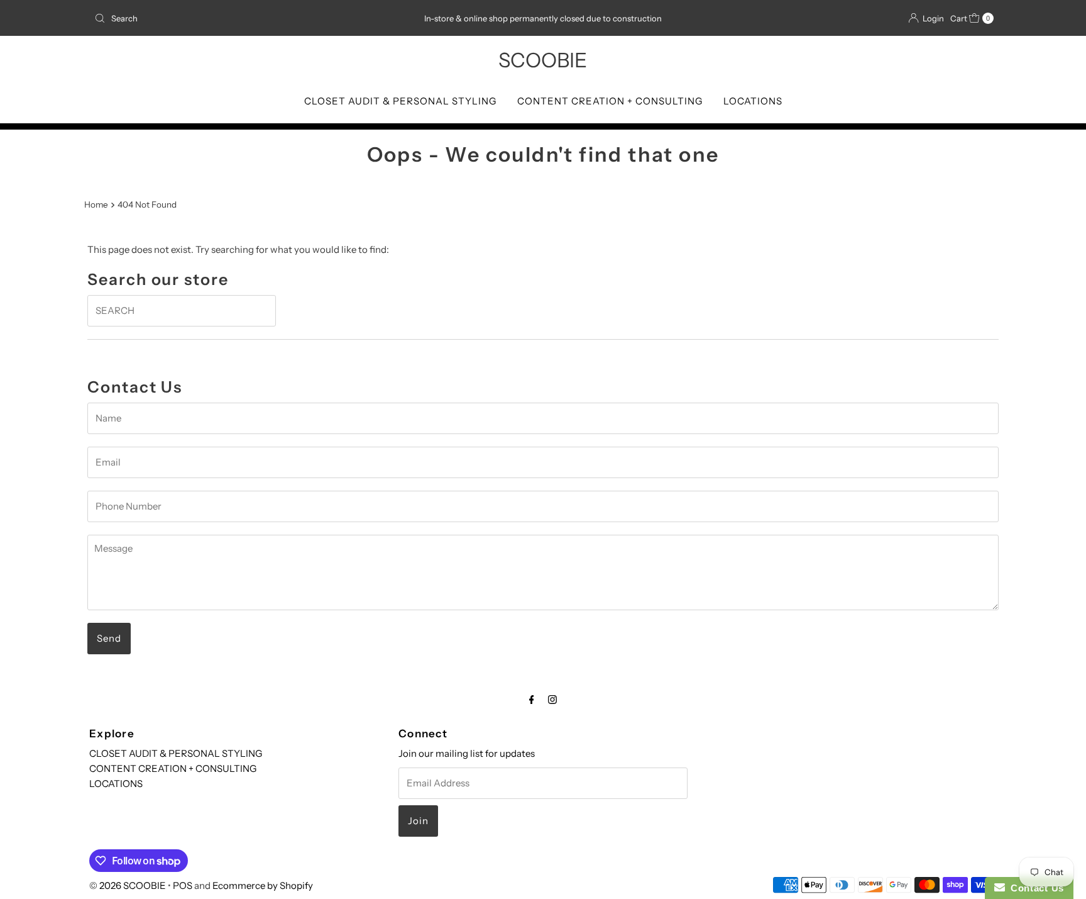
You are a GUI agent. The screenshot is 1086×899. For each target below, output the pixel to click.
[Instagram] (552, 699)
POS (182, 885)
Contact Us (1034, 888)
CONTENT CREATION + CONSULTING (610, 101)
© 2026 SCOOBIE (127, 885)
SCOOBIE (542, 60)
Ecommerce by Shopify (262, 885)
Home (96, 204)
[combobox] (237, 18)
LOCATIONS (752, 101)
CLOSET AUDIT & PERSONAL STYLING (400, 101)
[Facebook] (531, 699)
